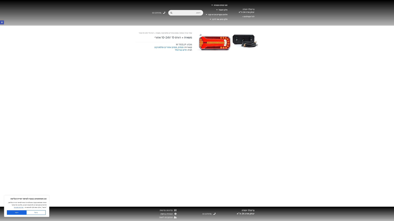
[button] (2, 22)
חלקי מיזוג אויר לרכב (219, 19)
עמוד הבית (188, 33)
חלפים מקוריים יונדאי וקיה (217, 14)
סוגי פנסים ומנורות (220, 5)
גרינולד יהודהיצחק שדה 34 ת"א (246, 11)
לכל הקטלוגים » (248, 16)
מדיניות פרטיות (18, 207)
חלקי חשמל (223, 9)
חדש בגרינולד (181, 50)
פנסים (182, 33)
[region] (26, 206)
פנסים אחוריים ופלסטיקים (170, 33)
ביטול (36, 212)
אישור (16, 212)
